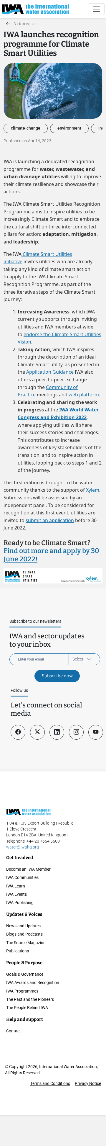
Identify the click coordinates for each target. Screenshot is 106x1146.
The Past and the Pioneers (30, 999)
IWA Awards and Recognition (32, 982)
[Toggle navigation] (96, 9)
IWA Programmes (22, 991)
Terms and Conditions (50, 1083)
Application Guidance (50, 372)
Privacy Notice (88, 1083)
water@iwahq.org (22, 847)
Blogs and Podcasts (24, 934)
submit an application (50, 520)
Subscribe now (57, 676)
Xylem (92, 490)
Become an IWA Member (28, 869)
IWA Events (16, 894)
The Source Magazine (25, 942)
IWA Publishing (20, 902)
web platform (84, 394)
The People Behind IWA (27, 1007)
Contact (13, 1031)
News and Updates (23, 925)
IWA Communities (22, 877)
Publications (17, 951)
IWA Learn (15, 886)
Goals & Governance (24, 974)
